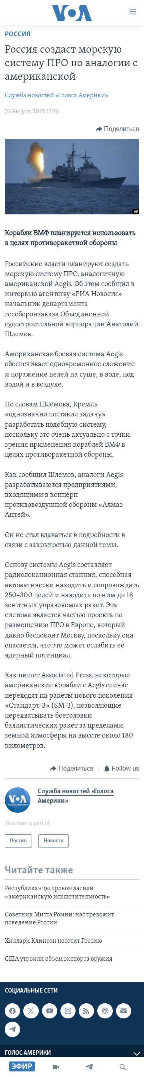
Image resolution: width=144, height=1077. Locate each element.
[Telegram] (89, 1067)
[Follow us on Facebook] (12, 1010)
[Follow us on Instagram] (68, 1010)
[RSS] (86, 1010)
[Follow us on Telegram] (12, 1029)
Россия (17, 34)
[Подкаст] (104, 1010)
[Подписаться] (123, 1010)
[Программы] (56, 1067)
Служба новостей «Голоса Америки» (57, 95)
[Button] (118, 129)
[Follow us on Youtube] (49, 1010)
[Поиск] (123, 1067)
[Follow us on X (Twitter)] (30, 1010)
